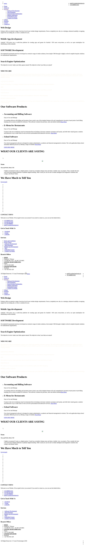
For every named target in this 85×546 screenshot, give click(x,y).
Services (6, 9)
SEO (5, 248)
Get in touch (4, 182)
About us (6, 7)
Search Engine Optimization (14, 13)
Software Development (13, 10)
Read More (64, 122)
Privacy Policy (8, 242)
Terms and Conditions (10, 241)
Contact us (7, 24)
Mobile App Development (11, 247)
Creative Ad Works (12, 18)
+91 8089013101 (74, 5)
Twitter (6, 233)
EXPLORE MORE (9, 147)
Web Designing (11, 12)
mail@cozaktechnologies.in (77, 3)
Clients (6, 19)
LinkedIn (6, 234)
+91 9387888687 (8, 223)
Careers (6, 22)
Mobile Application (12, 15)
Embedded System (12, 16)
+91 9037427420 (8, 222)
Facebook (7, 231)
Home (5, 6)
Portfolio (6, 21)
